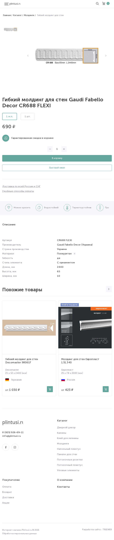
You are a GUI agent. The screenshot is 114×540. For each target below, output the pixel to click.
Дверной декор (66, 427)
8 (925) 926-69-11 (13, 432)
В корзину (57, 158)
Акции (6, 502)
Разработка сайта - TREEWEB (97, 529)
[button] (28, 56)
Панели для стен (67, 454)
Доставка (8, 497)
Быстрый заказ (57, 167)
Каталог (17, 15)
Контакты (63, 486)
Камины (61, 432)
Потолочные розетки (70, 459)
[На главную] (14, 4)
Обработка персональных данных (19, 533)
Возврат (7, 492)
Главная (7, 15)
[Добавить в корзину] (50, 389)
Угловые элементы (68, 470)
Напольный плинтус (69, 448)
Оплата (6, 486)
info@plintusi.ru (11, 436)
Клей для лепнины (68, 438)
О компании (64, 479)
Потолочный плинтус (70, 465)
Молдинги (29, 15)
